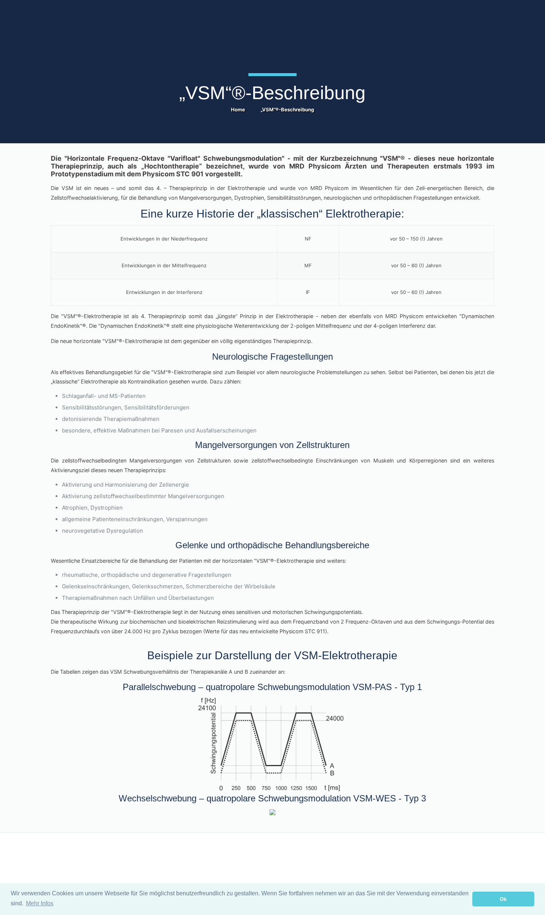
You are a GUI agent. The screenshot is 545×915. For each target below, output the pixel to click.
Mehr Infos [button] (39, 903)
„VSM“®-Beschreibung (287, 109)
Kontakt (59, 857)
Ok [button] (503, 899)
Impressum (289, 857)
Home (238, 109)
